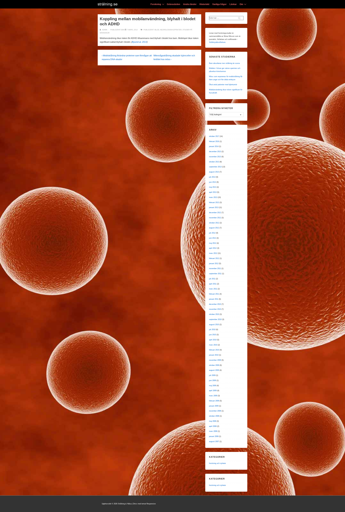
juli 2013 (212, 177)
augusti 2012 (214, 228)
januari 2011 (213, 299)
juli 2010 (212, 329)
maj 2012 (212, 243)
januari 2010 (213, 355)
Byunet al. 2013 (139, 42)
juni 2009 (212, 380)
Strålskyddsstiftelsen (217, 42)
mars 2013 (213, 197)
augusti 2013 (214, 172)
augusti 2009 (214, 370)
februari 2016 (214, 141)
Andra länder (189, 4)
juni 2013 (212, 182)
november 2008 (215, 411)
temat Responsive (149, 504)
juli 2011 (212, 279)
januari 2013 (213, 207)
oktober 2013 (214, 162)
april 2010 (213, 340)
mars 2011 (213, 289)
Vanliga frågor (219, 4)
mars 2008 (213, 431)
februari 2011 (214, 294)
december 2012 (215, 213)
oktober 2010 (214, 314)
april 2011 (212, 284)
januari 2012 (213, 263)
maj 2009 (212, 386)
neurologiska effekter (171, 30)
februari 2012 (214, 258)
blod (157, 30)
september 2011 (215, 274)
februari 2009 (214, 401)
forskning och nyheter (217, 463)
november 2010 (215, 309)
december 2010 (215, 304)
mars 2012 (213, 253)
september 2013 (215, 167)
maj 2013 (212, 187)
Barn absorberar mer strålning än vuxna (224, 63)
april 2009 (213, 391)
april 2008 (213, 426)
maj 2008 (212, 421)
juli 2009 (212, 375)
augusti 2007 (214, 441)
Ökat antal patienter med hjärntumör (223, 85)
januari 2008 (213, 436)
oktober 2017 (214, 136)
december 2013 (215, 152)
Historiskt (204, 4)
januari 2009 (213, 406)
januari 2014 (213, 146)
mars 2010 (213, 345)
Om (241, 4)
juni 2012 (212, 238)
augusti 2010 (214, 325)
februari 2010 (214, 350)
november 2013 (215, 157)
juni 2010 (212, 335)
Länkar (233, 4)
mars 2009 (213, 396)
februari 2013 (214, 202)
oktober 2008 (214, 416)
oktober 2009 (214, 365)
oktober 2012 (214, 223)
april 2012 (213, 248)
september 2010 (215, 319)
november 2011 (215, 268)
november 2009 (215, 360)
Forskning (156, 4)
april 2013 (213, 192)
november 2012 (215, 218)
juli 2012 (212, 233)
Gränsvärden (173, 4)
